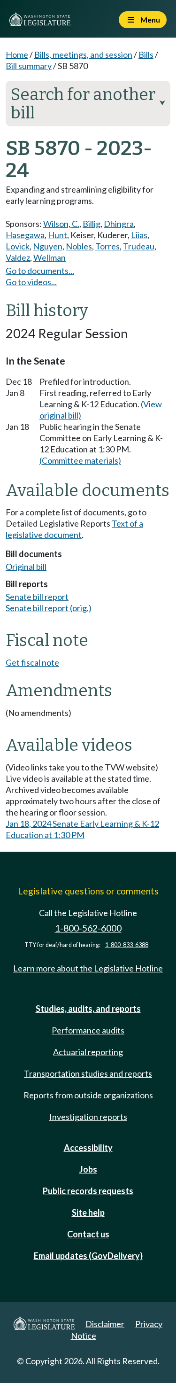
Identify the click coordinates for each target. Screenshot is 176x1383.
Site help (88, 1212)
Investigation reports (88, 1116)
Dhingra (119, 223)
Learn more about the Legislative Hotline (88, 968)
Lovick (18, 246)
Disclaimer (104, 1324)
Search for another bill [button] (88, 104)
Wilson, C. (61, 223)
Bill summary (29, 66)
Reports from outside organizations (88, 1095)
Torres (107, 246)
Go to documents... (40, 270)
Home (17, 54)
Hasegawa (25, 235)
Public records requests (88, 1191)
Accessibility (88, 1147)
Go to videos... (31, 282)
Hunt (57, 235)
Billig (91, 223)
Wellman (49, 257)
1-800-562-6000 (88, 928)
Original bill (26, 566)
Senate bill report (37, 596)
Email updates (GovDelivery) (88, 1256)
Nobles (79, 246)
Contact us (88, 1234)
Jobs (88, 1169)
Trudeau (138, 246)
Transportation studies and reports (88, 1073)
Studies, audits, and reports (88, 1008)
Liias (139, 235)
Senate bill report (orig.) (49, 608)
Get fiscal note (32, 662)
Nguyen (47, 246)
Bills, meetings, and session (83, 54)
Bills (145, 54)
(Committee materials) (80, 460)
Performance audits (88, 1030)
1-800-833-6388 (126, 944)
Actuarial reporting (88, 1052)
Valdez (18, 257)
